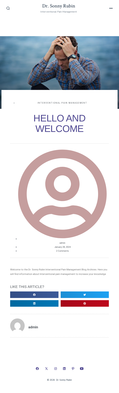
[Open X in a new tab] (46, 369)
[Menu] (111, 8)
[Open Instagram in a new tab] (56, 369)
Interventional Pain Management (62, 103)
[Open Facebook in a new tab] (37, 369)
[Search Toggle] (8, 8)
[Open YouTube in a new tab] (82, 369)
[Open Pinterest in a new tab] (73, 369)
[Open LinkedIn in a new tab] (64, 369)
